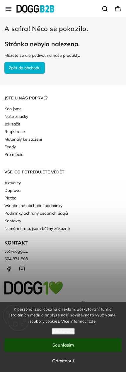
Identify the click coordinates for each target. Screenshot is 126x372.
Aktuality (12, 182)
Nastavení (63, 331)
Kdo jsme (13, 108)
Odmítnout (63, 361)
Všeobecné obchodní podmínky (33, 205)
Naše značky (16, 116)
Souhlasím (63, 345)
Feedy (10, 146)
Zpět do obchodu (24, 67)
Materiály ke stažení (23, 139)
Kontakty (12, 220)
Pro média (13, 154)
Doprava (12, 190)
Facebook (8, 268)
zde (92, 321)
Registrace (14, 131)
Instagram (22, 268)
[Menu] (8, 9)
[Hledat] (105, 9)
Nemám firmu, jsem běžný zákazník (37, 228)
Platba (10, 198)
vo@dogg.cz (16, 251)
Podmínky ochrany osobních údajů (36, 213)
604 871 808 (16, 258)
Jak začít (12, 124)
